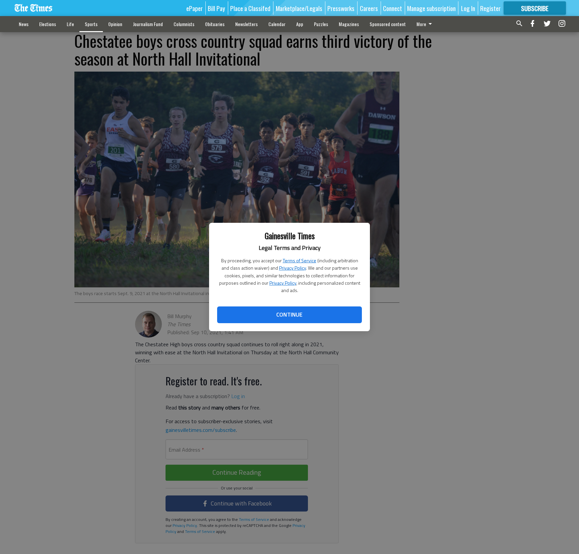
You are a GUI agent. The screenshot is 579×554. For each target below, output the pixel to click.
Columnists (184, 23)
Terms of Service (299, 260)
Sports (91, 23)
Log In (468, 8)
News (23, 23)
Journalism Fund (148, 23)
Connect (392, 8)
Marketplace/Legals (299, 8)
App (299, 23)
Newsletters (246, 23)
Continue (289, 314)
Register (490, 8)
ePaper (194, 8)
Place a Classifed (250, 8)
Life (70, 23)
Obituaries (214, 23)
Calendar (276, 23)
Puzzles (321, 23)
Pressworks (341, 8)
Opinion (115, 23)
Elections (47, 23)
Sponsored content (388, 23)
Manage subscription (431, 8)
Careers (369, 8)
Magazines (349, 23)
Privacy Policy (292, 267)
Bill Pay (216, 8)
